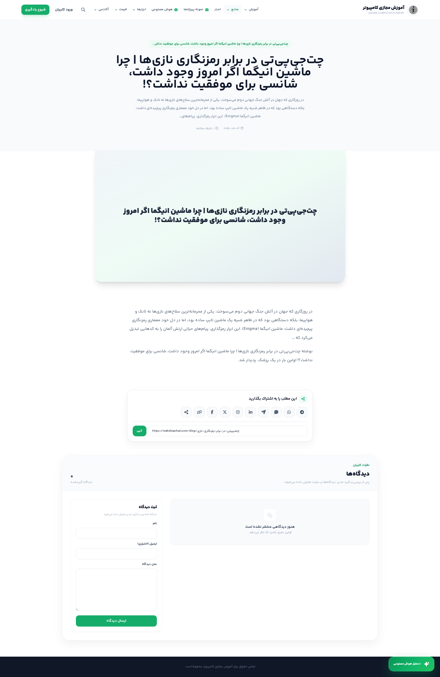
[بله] (276, 412)
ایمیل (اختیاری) (147, 544)
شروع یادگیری (35, 9)
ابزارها (141, 9)
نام (155, 524)
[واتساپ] (289, 412)
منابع (235, 9)
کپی (139, 430)
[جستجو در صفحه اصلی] (83, 10)
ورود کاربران (64, 9)
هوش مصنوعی (162, 9)
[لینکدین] (250, 412)
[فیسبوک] (212, 412)
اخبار (217, 9)
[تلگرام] (302, 412)
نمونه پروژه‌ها (193, 9)
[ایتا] (263, 412)
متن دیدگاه (149, 564)
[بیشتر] (186, 412)
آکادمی (104, 9)
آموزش (253, 9)
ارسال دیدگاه (116, 621)
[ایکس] (224, 412)
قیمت (123, 9)
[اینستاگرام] (237, 412)
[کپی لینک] (199, 412)
